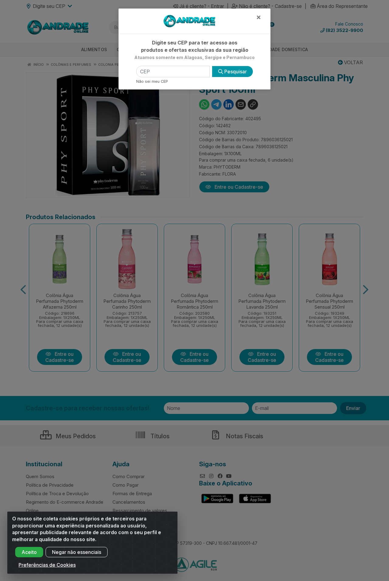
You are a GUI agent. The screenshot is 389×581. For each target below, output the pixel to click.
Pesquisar (235, 71)
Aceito (29, 552)
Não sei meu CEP (152, 81)
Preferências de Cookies (47, 565)
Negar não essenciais (76, 552)
